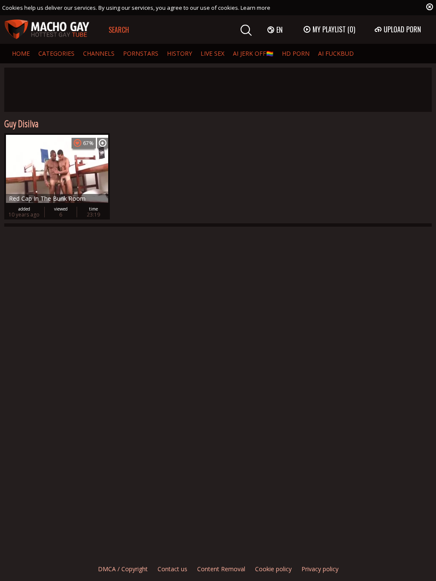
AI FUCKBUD (336, 53)
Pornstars (140, 53)
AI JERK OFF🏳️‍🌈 (253, 53)
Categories (56, 53)
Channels (99, 53)
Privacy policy (319, 569)
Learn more (255, 7)
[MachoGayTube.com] (46, 30)
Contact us (172, 569)
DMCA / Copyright (123, 569)
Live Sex (212, 53)
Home (21, 53)
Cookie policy (273, 569)
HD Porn (296, 53)
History (179, 53)
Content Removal (221, 569)
